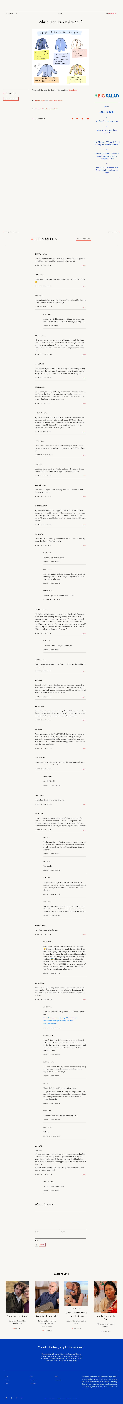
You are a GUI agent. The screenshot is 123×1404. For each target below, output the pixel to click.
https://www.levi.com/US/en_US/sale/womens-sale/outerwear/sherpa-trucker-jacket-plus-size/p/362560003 (60, 1021)
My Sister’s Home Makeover (107, 121)
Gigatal (38, 254)
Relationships (33, 1380)
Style (7, 1376)
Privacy (34, 1383)
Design (60, 14)
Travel (7, 1380)
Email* (63, 1232)
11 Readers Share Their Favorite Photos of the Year (105, 1315)
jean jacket (54, 109)
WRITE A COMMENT (11, 99)
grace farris (46, 109)
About (7, 1383)
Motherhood (76, 1308)
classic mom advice (55, 101)
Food (31, 1376)
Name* (37, 1232)
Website (37, 1240)
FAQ (31, 1383)
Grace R (46, 1035)
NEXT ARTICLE (113, 232)
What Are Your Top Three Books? (107, 131)
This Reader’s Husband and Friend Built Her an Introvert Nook (107, 170)
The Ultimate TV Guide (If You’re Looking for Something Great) (107, 143)
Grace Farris (112, 14)
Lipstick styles (40, 101)
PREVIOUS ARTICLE (12, 232)
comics (38, 109)
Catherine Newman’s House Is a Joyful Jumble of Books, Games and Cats (107, 156)
